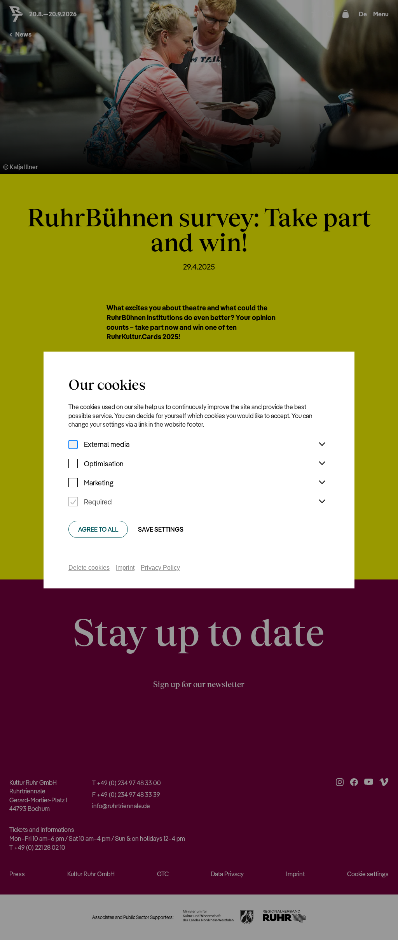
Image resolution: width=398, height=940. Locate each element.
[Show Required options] (322, 501)
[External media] (73, 444)
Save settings (160, 529)
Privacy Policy (160, 567)
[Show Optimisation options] (322, 463)
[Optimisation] (73, 463)
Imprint (125, 567)
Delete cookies (89, 567)
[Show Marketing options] (322, 482)
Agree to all (98, 529)
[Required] (73, 501)
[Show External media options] (322, 444)
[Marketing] (73, 482)
